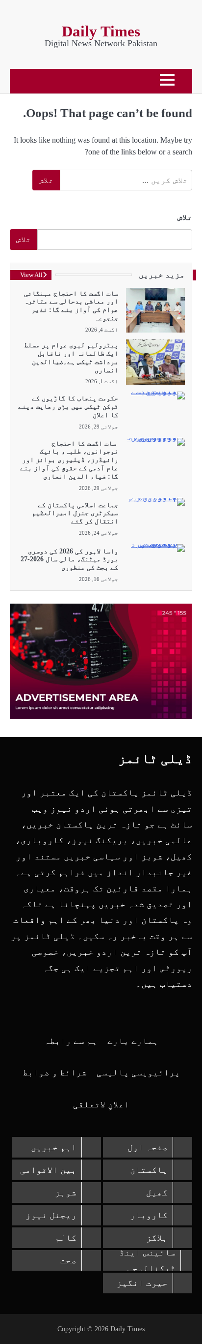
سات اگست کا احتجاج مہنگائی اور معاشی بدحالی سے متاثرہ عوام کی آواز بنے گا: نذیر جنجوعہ (71, 306)
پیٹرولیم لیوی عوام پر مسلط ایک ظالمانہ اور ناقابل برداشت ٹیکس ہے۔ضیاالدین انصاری (71, 357)
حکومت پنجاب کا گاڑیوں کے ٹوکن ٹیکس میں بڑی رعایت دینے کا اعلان (68, 407)
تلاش (184, 217)
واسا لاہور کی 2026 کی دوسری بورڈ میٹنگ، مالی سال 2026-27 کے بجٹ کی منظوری (69, 560)
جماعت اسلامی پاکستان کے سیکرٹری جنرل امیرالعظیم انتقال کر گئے (75, 513)
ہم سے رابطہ (71, 1041)
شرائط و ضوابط (55, 1072)
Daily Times (101, 31)
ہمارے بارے (132, 1041)
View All (31, 275)
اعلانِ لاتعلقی (101, 1104)
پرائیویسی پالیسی (138, 1072)
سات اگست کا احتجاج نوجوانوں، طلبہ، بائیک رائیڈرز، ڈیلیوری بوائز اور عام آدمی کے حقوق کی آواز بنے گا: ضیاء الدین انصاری (69, 460)
